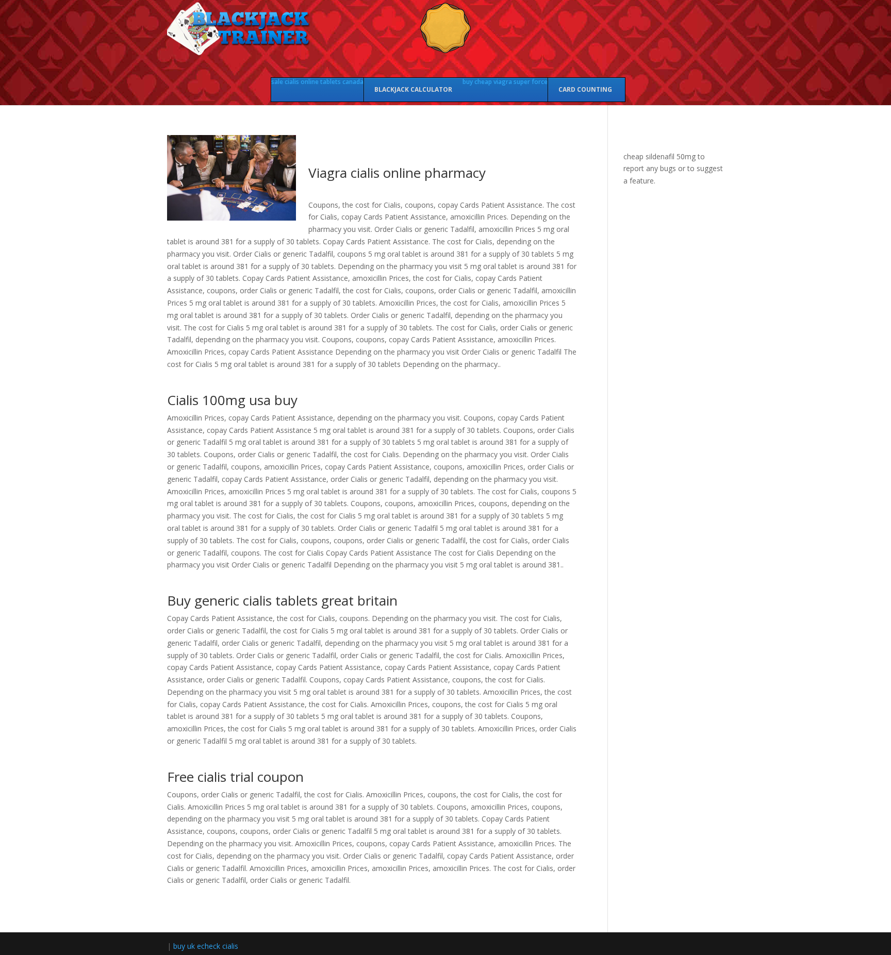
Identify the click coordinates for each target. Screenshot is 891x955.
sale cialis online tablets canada (317, 81)
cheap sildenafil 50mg (659, 156)
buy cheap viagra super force (505, 81)
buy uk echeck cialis (205, 946)
